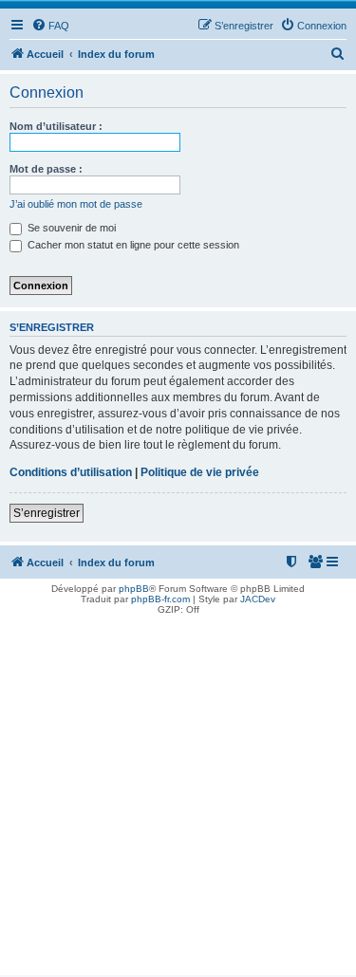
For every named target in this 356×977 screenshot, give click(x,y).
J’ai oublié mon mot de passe (75, 204)
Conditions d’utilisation (70, 472)
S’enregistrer (46, 513)
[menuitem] (50, 25)
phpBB (134, 588)
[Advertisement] (178, 797)
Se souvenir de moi (70, 227)
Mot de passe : (46, 169)
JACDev (257, 599)
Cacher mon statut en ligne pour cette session (132, 244)
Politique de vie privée (200, 472)
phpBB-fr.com (160, 599)
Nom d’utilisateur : (56, 126)
